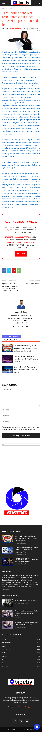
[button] (3, 3)
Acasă (4, 8)
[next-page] (7, 377)
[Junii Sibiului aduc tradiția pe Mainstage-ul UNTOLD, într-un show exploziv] (7, 359)
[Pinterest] (14, 270)
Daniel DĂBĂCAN (15, 28)
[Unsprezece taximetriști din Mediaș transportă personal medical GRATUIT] (7, 613)
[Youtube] (28, 326)
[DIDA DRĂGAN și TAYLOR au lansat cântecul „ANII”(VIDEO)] (7, 562)
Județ (11, 8)
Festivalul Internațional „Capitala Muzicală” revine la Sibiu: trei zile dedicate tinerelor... (26, 538)
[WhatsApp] (19, 270)
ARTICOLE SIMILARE (11, 337)
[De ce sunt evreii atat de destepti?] (7, 603)
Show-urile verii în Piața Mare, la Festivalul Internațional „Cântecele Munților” (26, 369)
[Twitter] (9, 270)
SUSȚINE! (21, 254)
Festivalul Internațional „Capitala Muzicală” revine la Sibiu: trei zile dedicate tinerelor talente (25, 348)
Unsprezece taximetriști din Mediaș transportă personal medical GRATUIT (27, 613)
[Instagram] (19, 326)
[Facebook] (4, 270)
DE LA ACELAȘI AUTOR (12, 340)
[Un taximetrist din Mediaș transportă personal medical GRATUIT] (7, 625)
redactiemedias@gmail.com (26, 707)
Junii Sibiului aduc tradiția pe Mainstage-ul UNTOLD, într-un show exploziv (26, 359)
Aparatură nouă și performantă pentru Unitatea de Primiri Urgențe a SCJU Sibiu (10, 287)
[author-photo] (21, 309)
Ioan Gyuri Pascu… (33, 284)
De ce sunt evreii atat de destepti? (26, 600)
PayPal (9, 230)
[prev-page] (3, 377)
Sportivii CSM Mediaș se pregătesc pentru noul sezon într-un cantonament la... (26, 550)
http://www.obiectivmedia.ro (21, 315)
